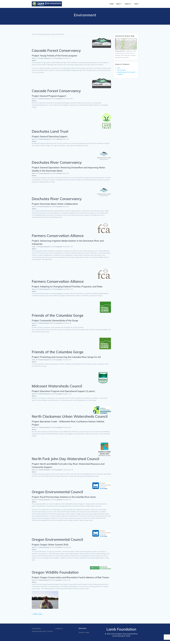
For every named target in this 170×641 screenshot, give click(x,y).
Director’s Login (84, 632)
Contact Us (59, 628)
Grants (127, 4)
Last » (40, 614)
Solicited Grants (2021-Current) (42, 631)
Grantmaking (36, 628)
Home (112, 4)
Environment (121, 70)
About (118, 4)
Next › (36, 614)
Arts (118, 68)
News (136, 4)
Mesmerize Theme (124, 636)
